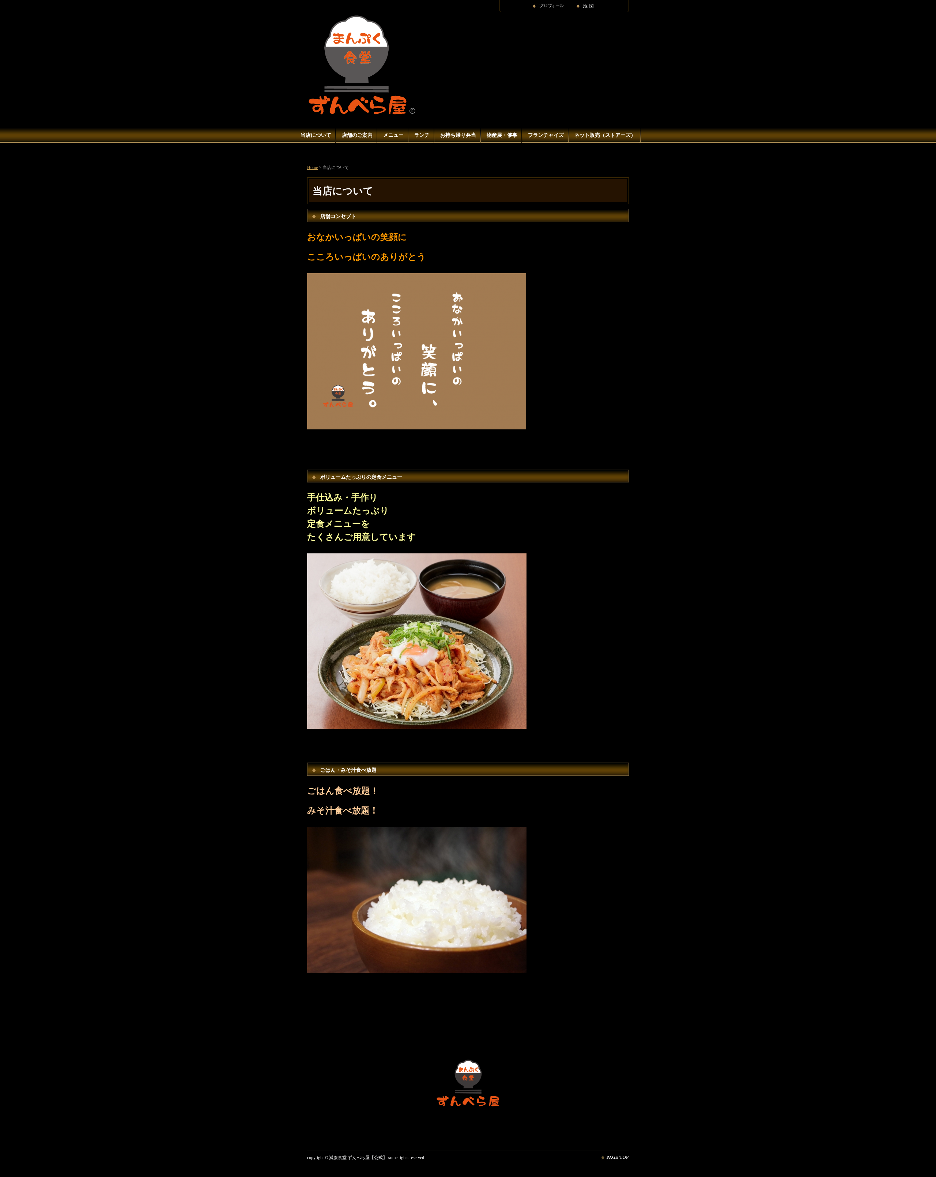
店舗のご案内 (357, 135)
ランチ (422, 135)
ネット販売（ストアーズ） (605, 135)
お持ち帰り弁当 (458, 135)
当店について (316, 135)
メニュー (393, 135)
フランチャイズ (546, 135)
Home (312, 167)
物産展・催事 (502, 135)
